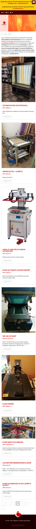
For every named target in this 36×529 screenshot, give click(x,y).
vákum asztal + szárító (13, 171)
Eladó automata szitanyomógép (16, 270)
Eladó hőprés (8, 404)
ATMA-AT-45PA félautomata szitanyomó (14, 250)
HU (4, 12)
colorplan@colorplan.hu (8, 43)
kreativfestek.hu (18, 8)
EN (8, 12)
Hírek (5, 34)
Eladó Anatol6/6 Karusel (13, 442)
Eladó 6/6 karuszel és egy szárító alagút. (17, 484)
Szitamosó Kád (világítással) (15, 105)
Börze (9, 34)
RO (12, 12)
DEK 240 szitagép (9, 336)
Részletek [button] (7, 116)
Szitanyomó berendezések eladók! (17, 463)
